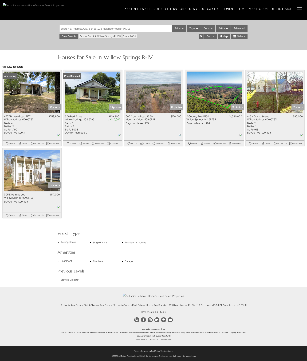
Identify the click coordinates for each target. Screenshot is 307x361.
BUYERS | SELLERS (165, 9)
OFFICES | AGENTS (192, 9)
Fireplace (98, 261)
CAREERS (213, 9)
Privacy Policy (141, 339)
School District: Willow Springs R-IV (99, 36)
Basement (66, 261)
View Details (32, 92)
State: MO (128, 36)
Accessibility (154, 339)
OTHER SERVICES (282, 9)
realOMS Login (175, 356)
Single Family (100, 242)
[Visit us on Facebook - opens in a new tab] (143, 320)
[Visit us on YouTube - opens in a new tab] (170, 320)
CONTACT (229, 9)
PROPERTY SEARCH (137, 9)
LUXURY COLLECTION (253, 9)
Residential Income (135, 242)
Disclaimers (163, 356)
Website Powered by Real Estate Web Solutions (153, 351)
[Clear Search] (201, 36)
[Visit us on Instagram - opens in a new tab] (150, 320)
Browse (70, 279)
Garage (129, 261)
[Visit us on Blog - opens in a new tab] (136, 320)
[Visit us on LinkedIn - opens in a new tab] (156, 320)
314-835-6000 (158, 312)
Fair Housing (166, 339)
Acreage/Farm (68, 242)
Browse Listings (189, 356)
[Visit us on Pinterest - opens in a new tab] (163, 320)
